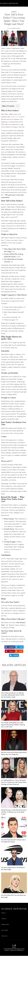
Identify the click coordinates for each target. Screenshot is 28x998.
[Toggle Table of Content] (16, 106)
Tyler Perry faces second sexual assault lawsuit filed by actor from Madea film (14, 753)
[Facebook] (15, 945)
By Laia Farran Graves (14, 28)
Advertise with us (5, 924)
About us (3, 912)
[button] (23, 3)
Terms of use (4, 936)
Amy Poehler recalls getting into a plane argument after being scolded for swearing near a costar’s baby (13, 725)
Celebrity (14, 11)
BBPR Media (20, 950)
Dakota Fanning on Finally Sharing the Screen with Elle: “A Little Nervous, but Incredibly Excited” (14, 812)
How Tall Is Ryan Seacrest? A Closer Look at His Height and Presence (13, 841)
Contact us (3, 918)
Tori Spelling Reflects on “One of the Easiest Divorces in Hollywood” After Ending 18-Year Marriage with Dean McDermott (13, 782)
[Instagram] (13, 945)
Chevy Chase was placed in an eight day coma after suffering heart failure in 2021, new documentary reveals (12, 695)
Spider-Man (14, 117)
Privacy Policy (4, 930)
